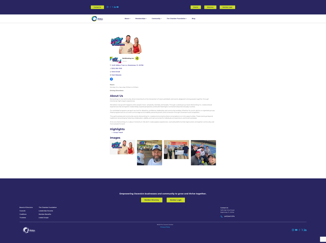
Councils (22, 211)
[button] (127, 18)
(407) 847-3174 (229, 216)
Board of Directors (26, 207)
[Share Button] (137, 58)
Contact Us (97, 7)
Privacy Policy (165, 227)
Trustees (23, 217)
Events (195, 7)
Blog (193, 18)
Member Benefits (45, 214)
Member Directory (151, 200)
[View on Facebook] (111, 80)
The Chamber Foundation (176, 18)
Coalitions (23, 214)
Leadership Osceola (46, 211)
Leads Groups (43, 217)
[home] (97, 18)
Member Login (227, 7)
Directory (210, 7)
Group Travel (118, 132)
